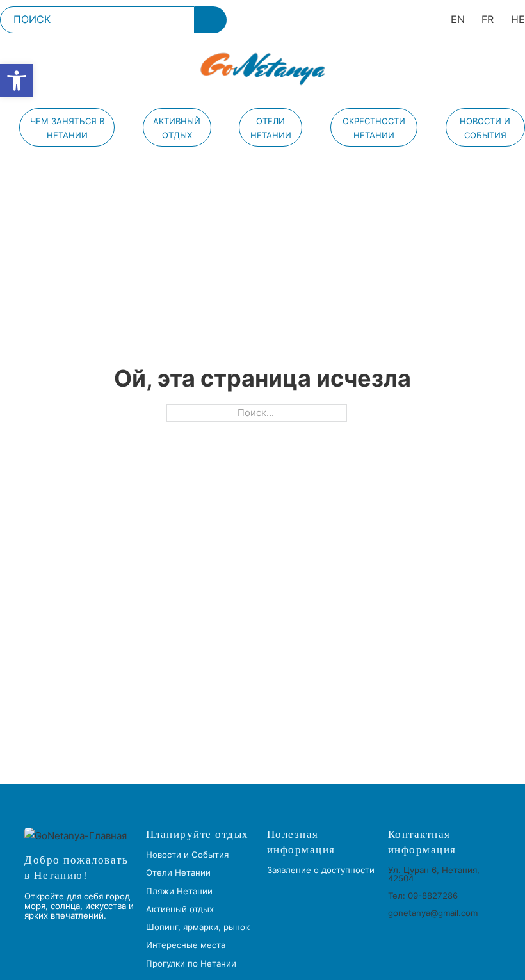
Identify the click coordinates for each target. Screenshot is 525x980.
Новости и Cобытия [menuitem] (485, 128)
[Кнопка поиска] (211, 19)
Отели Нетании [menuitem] (270, 128)
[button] (16, 80)
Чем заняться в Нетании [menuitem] (67, 128)
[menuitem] (458, 19)
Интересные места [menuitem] (185, 945)
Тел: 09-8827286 (423, 895)
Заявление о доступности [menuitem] (321, 870)
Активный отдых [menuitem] (176, 128)
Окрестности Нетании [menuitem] (374, 128)
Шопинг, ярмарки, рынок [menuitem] (198, 927)
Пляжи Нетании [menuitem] (179, 891)
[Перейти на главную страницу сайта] (262, 69)
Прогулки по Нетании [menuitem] (191, 964)
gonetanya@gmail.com (433, 913)
